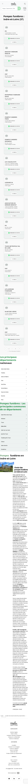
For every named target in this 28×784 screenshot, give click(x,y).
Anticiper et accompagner (14, 746)
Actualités (14, 745)
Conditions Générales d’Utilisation (14, 735)
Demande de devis (14, 38)
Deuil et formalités (14, 750)
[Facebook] (9, 778)
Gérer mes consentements (14, 764)
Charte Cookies (14, 733)
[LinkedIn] (14, 778)
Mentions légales (14, 732)
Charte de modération (14, 738)
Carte (25, 10)
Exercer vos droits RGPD (14, 763)
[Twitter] (19, 778)
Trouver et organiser (14, 748)
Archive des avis (14, 751)
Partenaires (14, 761)
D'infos (14, 42)
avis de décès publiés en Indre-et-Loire (20, 704)
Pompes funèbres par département (14, 753)
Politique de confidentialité (14, 737)
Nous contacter (14, 760)
